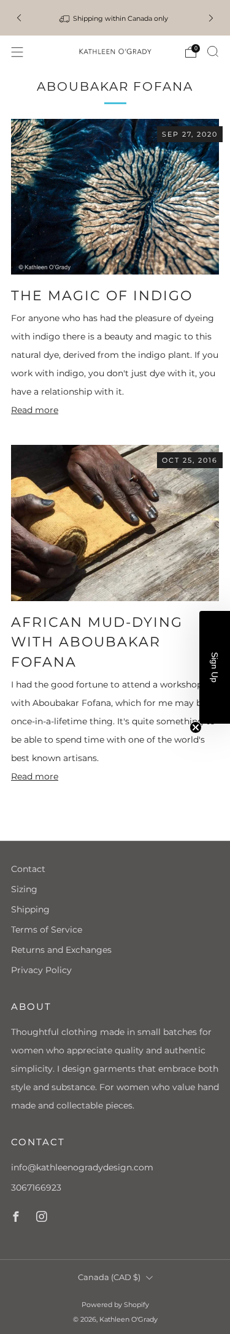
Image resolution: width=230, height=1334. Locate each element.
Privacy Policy (41, 970)
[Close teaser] (196, 727)
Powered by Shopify (115, 1304)
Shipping (30, 909)
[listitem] (115, 17)
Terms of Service (46, 929)
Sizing (24, 889)
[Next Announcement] (211, 17)
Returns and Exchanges (61, 949)
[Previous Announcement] (19, 17)
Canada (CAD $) (109, 1277)
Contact (28, 868)
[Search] (213, 51)
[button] (214, 667)
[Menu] (17, 52)
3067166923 (36, 1187)
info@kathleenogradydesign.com (82, 1167)
